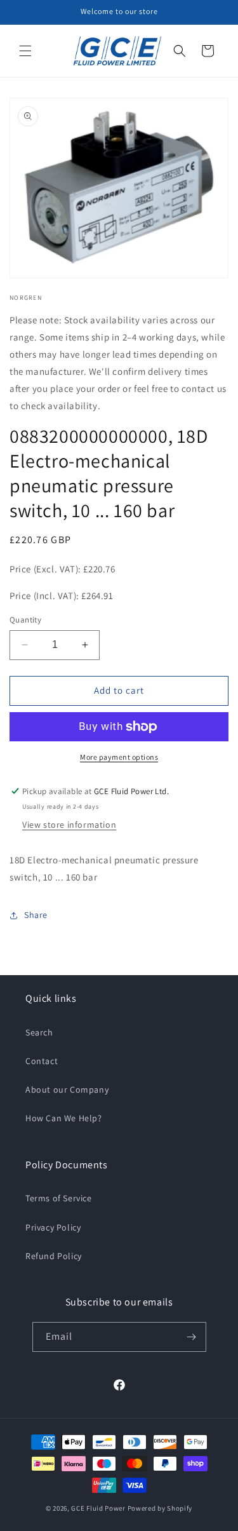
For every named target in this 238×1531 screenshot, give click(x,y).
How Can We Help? (63, 1118)
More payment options (119, 757)
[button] (25, 51)
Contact (41, 1061)
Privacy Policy (53, 1227)
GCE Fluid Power (98, 1508)
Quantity (25, 619)
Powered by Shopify (160, 1508)
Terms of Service (58, 1198)
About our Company (67, 1089)
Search (39, 1032)
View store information (69, 824)
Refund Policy (53, 1256)
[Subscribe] (192, 1337)
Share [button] (36, 915)
